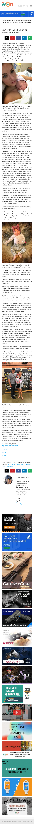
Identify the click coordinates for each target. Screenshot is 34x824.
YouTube (4, 452)
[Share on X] (7, 38)
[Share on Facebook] (18, 38)
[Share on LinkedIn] (24, 38)
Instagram (5, 449)
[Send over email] (30, 38)
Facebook (4, 459)
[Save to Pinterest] (12, 38)
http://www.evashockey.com (10, 445)
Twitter (4, 455)
